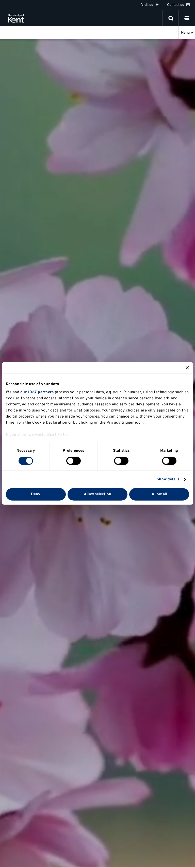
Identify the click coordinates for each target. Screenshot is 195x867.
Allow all (159, 494)
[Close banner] (187, 368)
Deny (35, 494)
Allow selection (97, 494)
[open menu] (187, 18)
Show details (168, 479)
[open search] (171, 18)
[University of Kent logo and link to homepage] (16, 18)
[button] (187, 18)
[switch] (73, 461)
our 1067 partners (37, 392)
